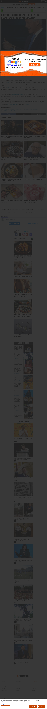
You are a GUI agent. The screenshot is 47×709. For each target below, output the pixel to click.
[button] (23, 354)
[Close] (45, 700)
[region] (23, 704)
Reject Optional (41, 706)
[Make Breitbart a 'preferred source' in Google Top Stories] (23, 63)
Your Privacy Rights (5, 706)
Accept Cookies (33, 706)
